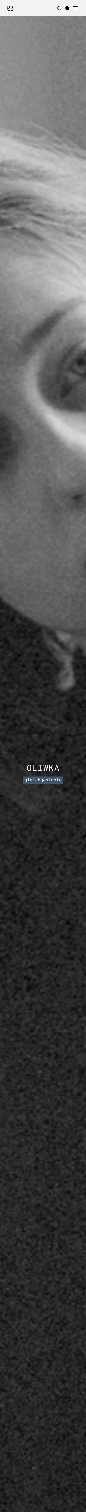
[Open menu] (75, 8)
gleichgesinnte (43, 780)
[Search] (59, 8)
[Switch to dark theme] (67, 8)
